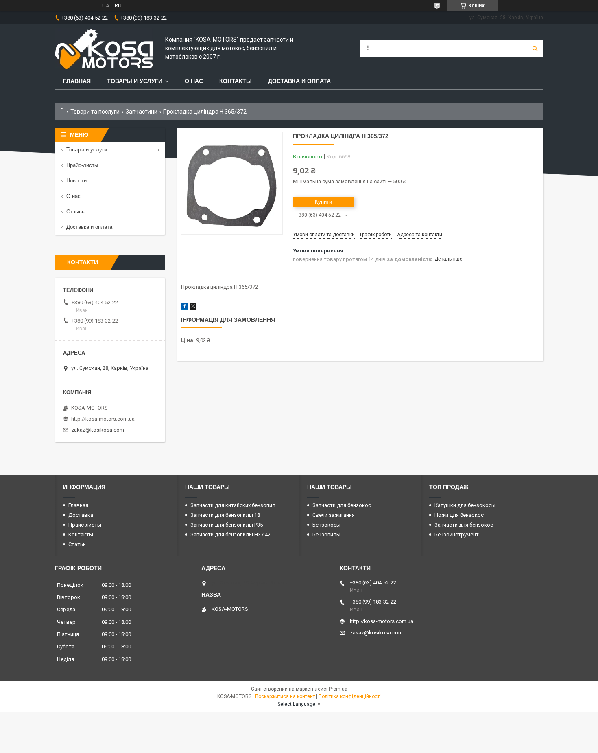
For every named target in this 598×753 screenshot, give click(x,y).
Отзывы (75, 212)
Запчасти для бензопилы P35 (226, 525)
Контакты (235, 81)
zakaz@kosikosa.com (97, 430)
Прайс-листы (82, 165)
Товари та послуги (95, 111)
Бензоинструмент (456, 534)
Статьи (77, 544)
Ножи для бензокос (459, 515)
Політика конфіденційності (350, 696)
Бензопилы (326, 534)
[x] (193, 308)
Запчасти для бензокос (341, 505)
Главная (77, 81)
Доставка (80, 515)
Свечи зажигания (333, 515)
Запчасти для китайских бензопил (232, 505)
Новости (76, 181)
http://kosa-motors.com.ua (103, 419)
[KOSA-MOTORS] (104, 48)
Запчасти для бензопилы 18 (225, 515)
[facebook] (184, 308)
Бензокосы (326, 525)
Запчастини (141, 111)
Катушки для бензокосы (464, 505)
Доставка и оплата (299, 81)
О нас (194, 81)
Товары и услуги (134, 81)
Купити (323, 202)
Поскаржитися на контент (285, 696)
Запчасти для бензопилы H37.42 (230, 534)
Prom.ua (338, 689)
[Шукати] (535, 48)
